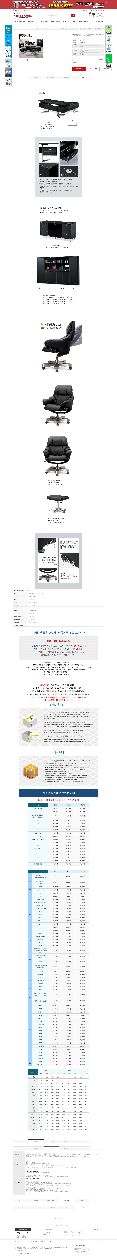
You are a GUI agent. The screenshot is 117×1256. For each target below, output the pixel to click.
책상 (24, 21)
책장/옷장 (30, 21)
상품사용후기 (67, 77)
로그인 (83, 10)
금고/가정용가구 (100, 21)
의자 (37, 21)
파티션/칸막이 (44, 21)
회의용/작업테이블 (55, 21)
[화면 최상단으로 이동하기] (101, 1240)
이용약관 (26, 1241)
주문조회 (97, 10)
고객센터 (49, 1241)
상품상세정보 (20, 77)
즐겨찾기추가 (18, 10)
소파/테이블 (66, 21)
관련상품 (36, 77)
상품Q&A (82, 77)
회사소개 (20, 1241)
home (37, 28)
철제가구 (73, 21)
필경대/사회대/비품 (83, 21)
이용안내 (43, 1241)
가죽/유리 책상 (45, 28)
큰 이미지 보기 (31, 59)
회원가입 (87, 10)
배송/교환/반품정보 (51, 77)
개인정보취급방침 (35, 1241)
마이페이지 (102, 10)
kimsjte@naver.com (22, 1250)
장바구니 (92, 10)
